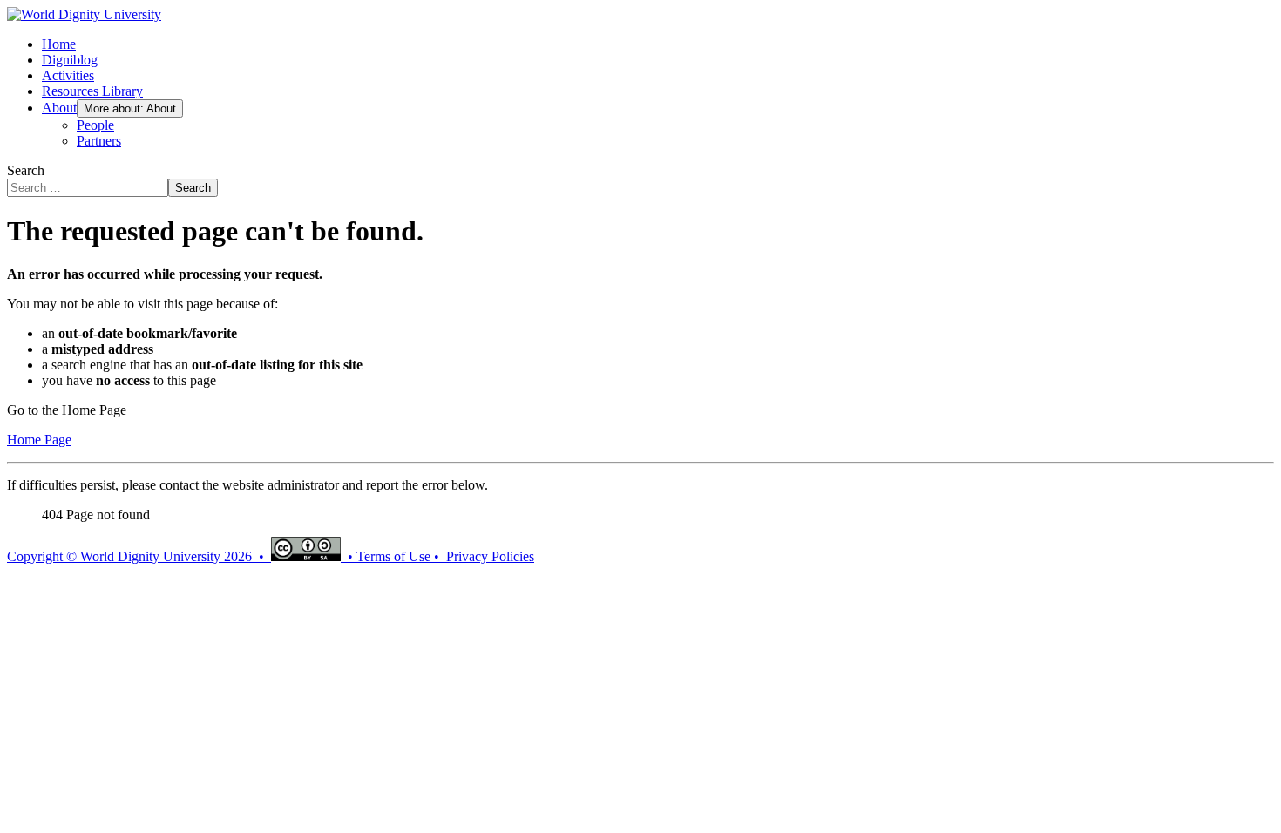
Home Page (39, 439)
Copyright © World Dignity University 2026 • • (181, 556)
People (95, 125)
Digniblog (70, 59)
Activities (68, 75)
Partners (99, 140)
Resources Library (92, 91)
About (59, 107)
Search (25, 170)
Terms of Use (393, 556)
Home (59, 44)
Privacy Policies (490, 556)
